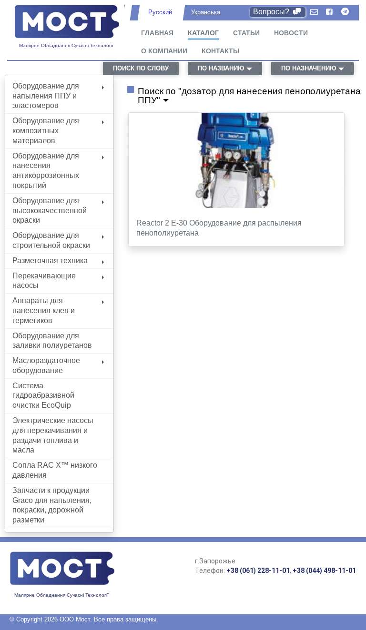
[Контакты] (314, 12)
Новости (291, 33)
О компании (164, 51)
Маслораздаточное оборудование (46, 365)
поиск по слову (141, 68)
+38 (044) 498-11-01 (324, 570)
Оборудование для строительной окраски (51, 240)
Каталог (203, 33)
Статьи (246, 33)
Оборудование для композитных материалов (45, 131)
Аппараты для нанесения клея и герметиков (43, 310)
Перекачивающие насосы (44, 281)
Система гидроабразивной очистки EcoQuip (43, 396)
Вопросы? (272, 12)
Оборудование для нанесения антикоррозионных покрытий (45, 170)
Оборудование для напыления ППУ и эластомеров (45, 96)
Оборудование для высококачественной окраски (49, 211)
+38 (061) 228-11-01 (258, 570)
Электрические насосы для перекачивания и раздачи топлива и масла (52, 435)
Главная (157, 33)
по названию (221, 68)
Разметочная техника (50, 260)
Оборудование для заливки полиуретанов (52, 341)
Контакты (221, 51)
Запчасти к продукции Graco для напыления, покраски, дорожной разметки (52, 505)
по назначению (308, 68)
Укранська (205, 12)
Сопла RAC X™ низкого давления (54, 470)
